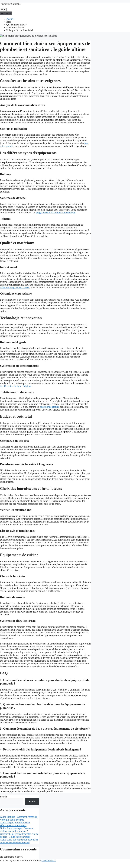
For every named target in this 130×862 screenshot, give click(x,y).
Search (3, 796)
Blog (8, 21)
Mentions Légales (15, 27)
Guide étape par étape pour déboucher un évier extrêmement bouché (19, 841)
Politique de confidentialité (19, 30)
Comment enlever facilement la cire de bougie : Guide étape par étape (19, 835)
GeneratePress (49, 860)
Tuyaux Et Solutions (10, 4)
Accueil (10, 19)
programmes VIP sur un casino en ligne (55, 212)
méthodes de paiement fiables (14, 287)
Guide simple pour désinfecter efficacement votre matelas (15, 824)
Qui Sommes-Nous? (16, 24)
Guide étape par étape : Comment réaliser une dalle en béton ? (16, 829)
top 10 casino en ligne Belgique (16, 386)
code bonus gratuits (49, 406)
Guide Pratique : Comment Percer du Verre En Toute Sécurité (18, 818)
